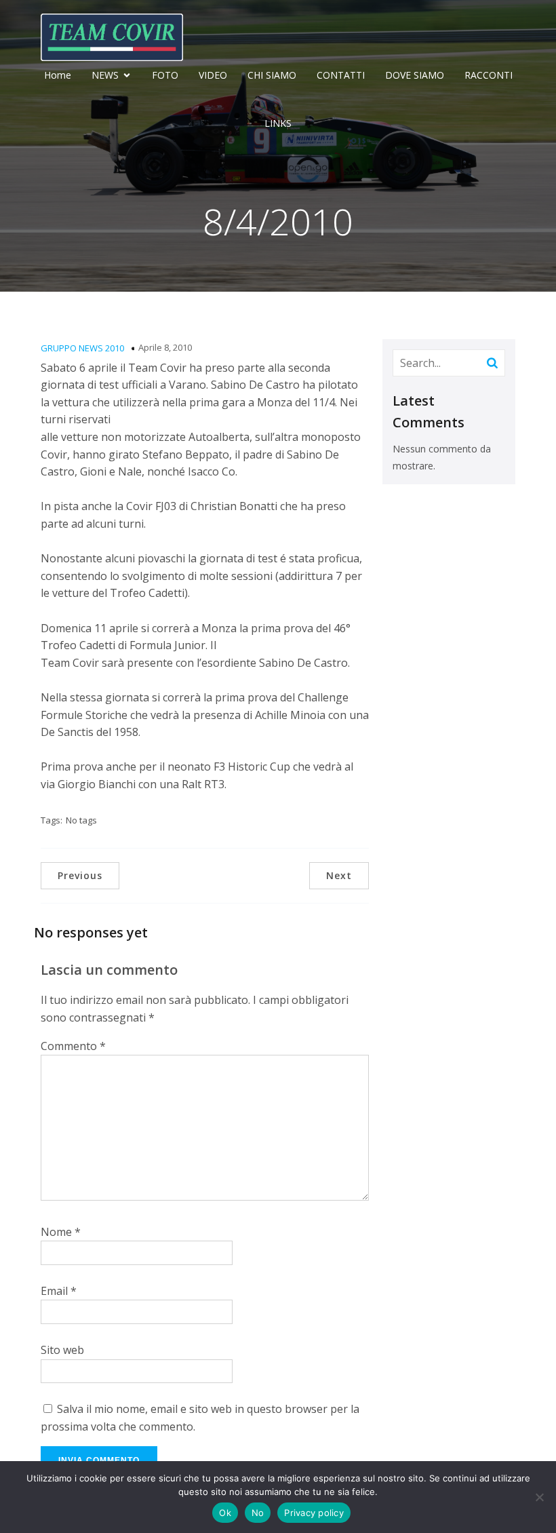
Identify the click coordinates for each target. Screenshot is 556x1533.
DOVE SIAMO (414, 75)
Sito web (62, 1349)
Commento (73, 1046)
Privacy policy (314, 1512)
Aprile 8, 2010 (165, 347)
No (258, 1512)
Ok (225, 1512)
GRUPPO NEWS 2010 (82, 348)
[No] (539, 1497)
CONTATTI (341, 75)
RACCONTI (488, 75)
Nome (61, 1231)
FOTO (165, 75)
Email (59, 1290)
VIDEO (213, 75)
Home (57, 75)
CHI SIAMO (271, 75)
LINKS (278, 123)
